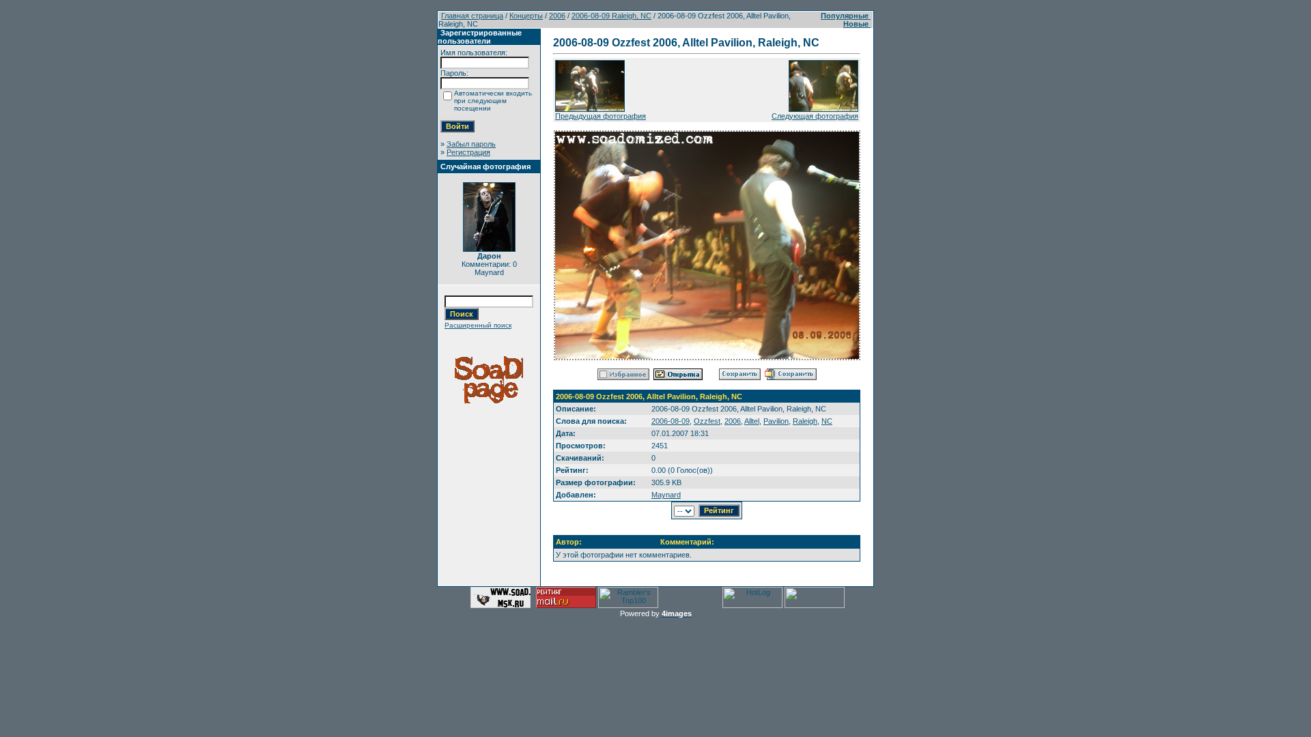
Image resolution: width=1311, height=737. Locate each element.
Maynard (666, 495)
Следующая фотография (815, 116)
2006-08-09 (670, 421)
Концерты (526, 16)
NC (826, 421)
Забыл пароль (471, 144)
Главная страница (472, 16)
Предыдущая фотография (600, 116)
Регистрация (468, 152)
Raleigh (805, 421)
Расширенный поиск (478, 325)
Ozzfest (707, 421)
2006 (557, 16)
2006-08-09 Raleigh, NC (611, 16)
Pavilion (776, 421)
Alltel (751, 421)
